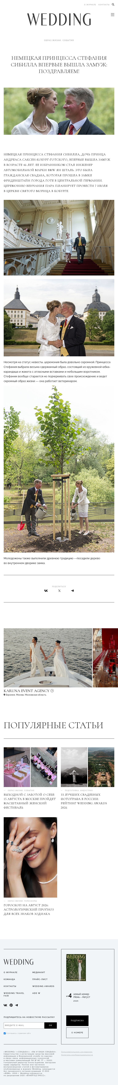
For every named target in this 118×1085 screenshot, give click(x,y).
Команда (9, 979)
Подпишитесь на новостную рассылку (29, 1017)
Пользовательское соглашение (76, 1052)
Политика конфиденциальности (77, 1055)
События (68, 40)
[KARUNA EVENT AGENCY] (53, 692)
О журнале (90, 5)
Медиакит (38, 972)
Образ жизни (52, 40)
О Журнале (11, 972)
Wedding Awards (43, 986)
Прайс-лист (40, 979)
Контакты (104, 5)
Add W (36, 993)
